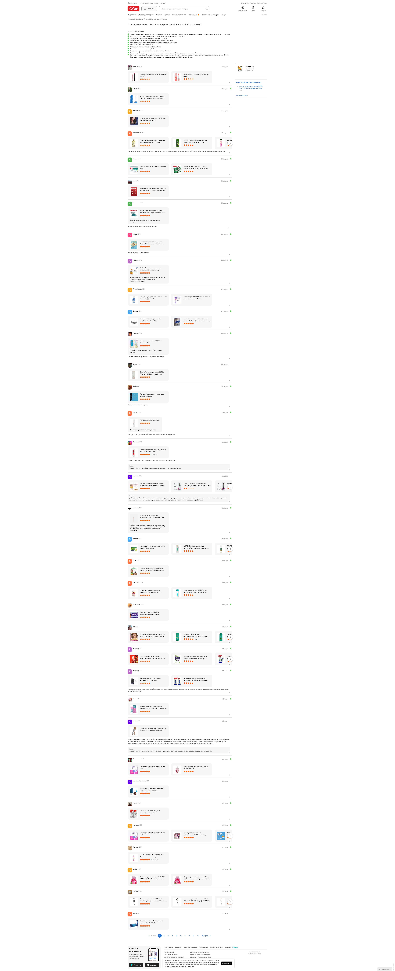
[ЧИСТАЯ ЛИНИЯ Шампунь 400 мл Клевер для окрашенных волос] (177, 143)
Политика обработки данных (200, 952)
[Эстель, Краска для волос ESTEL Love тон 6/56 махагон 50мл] (134, 121)
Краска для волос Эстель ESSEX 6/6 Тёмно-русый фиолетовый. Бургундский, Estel (152, 790)
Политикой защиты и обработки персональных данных (191, 965)
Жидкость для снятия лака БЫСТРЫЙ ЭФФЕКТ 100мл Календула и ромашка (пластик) (197, 878)
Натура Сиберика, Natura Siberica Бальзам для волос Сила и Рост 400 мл (197, 484)
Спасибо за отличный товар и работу (142, 47)
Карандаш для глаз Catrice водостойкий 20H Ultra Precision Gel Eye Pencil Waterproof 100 (152, 516)
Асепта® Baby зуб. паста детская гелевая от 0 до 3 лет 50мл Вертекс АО (153, 707)
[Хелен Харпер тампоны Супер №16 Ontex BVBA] (221, 835)
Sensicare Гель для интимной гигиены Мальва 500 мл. (196, 767)
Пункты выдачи (169, 952)
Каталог (151, 9)
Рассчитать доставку (171, 954)
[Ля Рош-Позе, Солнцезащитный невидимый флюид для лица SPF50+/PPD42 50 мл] (134, 271)
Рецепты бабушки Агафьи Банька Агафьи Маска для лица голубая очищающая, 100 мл (151, 243)
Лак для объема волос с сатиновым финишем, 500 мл (152, 395)
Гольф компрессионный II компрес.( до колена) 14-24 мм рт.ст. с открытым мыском (153, 729)
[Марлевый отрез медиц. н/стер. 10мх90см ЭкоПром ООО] (134, 322)
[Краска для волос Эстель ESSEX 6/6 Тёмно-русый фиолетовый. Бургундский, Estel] (134, 791)
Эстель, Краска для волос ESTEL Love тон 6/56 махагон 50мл (153, 119)
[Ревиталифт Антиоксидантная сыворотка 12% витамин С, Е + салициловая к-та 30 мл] (134, 593)
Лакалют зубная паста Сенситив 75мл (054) (153, 167)
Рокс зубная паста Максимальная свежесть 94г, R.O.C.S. (151, 922)
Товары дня (203, 947)
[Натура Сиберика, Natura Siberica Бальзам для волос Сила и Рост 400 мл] (177, 486)
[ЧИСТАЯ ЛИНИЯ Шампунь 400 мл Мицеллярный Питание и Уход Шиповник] (221, 143)
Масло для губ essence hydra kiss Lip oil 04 (196, 75)
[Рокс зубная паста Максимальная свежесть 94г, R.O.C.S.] (134, 924)
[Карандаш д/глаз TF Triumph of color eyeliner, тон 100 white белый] (221, 902)
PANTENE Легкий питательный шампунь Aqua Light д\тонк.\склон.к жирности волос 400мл (195, 547)
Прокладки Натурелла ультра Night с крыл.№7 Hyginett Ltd (152, 547)
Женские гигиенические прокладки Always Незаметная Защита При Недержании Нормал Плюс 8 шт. (195, 657)
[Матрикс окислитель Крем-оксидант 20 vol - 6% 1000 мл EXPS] (134, 452)
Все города (133, 3)
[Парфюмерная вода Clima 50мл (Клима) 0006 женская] (134, 344)
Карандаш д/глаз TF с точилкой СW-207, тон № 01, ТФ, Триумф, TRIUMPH (197, 900)
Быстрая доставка (190, 947)
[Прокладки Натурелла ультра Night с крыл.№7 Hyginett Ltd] (134, 549)
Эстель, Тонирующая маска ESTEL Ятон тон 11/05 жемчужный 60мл (152, 373)
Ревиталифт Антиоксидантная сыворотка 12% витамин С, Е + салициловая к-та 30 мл (150, 591)
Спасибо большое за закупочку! (141, 49)
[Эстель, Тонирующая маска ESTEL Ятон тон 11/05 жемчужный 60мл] (134, 375)
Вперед (205, 935)
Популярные (132, 15)
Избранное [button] (245, 3)
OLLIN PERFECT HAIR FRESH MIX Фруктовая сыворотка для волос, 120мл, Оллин (151, 856)
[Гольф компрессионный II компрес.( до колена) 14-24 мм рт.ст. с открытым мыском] (134, 731)
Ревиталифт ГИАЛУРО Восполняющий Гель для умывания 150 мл (197, 298)
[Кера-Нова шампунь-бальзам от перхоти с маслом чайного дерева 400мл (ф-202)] (177, 681)
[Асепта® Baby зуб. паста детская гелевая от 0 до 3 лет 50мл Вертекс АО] (134, 709)
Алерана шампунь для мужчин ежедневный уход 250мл (150, 679)
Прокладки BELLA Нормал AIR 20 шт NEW (152, 767)
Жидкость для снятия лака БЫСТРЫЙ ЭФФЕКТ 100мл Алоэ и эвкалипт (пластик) (153, 878)
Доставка (264, 15)
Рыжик (250, 66)
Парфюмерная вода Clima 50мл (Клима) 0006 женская (151, 342)
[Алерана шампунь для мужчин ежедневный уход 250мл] (134, 681)
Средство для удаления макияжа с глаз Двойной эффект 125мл (153, 298)
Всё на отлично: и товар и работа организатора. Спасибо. (150, 42)
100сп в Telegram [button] (160, 3)
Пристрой (215, 15)
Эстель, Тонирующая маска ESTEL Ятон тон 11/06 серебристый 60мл (251, 87)
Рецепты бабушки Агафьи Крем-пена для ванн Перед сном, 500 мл (152, 141)
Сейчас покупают (216, 947)
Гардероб (167, 15)
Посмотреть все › (242, 95)
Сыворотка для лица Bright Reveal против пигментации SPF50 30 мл (195, 591)
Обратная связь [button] (262, 3)
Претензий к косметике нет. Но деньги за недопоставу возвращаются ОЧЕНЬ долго (158, 57)
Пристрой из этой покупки (248, 82)
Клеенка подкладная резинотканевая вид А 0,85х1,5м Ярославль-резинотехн (197, 320)
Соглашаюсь (226, 963)
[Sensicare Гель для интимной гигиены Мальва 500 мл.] (177, 769)
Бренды (223, 15)
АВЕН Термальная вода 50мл (150, 420)
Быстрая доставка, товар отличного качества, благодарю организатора (154, 36)
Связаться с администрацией (174, 957)
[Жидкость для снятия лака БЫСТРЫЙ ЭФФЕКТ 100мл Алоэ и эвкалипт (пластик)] (134, 880)
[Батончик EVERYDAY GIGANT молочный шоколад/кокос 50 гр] (134, 615)
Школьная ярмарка (179, 15)
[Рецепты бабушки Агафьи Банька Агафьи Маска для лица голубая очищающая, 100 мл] (134, 244)
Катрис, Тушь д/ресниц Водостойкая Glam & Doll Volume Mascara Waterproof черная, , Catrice (153, 97)
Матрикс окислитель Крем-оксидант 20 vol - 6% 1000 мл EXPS (153, 450)
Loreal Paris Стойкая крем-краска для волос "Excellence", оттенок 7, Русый (152, 635)
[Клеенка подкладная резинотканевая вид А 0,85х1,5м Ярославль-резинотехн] (177, 322)
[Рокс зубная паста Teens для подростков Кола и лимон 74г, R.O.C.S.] (134, 659)
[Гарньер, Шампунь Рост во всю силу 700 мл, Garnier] (221, 637)
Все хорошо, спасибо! (137, 45)
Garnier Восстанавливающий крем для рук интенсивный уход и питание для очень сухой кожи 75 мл (153, 189)
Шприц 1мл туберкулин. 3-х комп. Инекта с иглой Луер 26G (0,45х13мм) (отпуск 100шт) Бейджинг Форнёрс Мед (153, 211)
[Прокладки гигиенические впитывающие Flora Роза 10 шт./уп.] (177, 835)
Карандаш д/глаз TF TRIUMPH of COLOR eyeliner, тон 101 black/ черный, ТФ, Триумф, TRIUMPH (153, 900)
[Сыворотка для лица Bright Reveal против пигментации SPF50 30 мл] (177, 593)
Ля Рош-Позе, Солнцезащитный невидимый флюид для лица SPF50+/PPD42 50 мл (150, 269)
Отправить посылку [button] (146, 3)
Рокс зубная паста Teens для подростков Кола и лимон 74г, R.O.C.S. (153, 657)
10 (198, 935)
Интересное (206, 15)
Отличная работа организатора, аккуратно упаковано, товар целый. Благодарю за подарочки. (162, 53)
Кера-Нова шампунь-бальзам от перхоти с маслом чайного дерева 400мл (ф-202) (195, 679)
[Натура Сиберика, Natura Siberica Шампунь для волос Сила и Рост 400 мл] (221, 486)
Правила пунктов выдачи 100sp (200, 957)
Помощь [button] (253, 3)
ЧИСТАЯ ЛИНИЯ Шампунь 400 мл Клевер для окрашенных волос (195, 141)
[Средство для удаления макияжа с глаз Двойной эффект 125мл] (134, 299)
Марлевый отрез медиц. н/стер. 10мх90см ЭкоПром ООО (150, 320)
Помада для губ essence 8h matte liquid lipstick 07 (153, 75)
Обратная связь (385, 969)
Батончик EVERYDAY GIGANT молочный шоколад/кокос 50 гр (150, 613)
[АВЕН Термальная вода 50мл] (134, 423)
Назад (153, 935)
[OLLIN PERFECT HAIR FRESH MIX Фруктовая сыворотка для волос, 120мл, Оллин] (134, 858)
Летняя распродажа (146, 15)
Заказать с (231, 947)
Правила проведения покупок (200, 954)
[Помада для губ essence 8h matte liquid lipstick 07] (134, 77)
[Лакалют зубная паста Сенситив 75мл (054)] (134, 169)
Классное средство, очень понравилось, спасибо (146, 51)
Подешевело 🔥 (193, 15)
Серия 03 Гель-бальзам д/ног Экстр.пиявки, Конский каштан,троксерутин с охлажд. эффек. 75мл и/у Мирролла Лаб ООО (153, 812)
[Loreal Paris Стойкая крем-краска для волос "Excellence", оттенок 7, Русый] (134, 637)
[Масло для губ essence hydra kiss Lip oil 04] (177, 77)
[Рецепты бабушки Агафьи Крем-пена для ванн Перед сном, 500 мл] (134, 143)
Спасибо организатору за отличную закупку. (145, 38)
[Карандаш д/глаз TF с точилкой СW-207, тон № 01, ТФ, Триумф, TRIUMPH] (177, 902)
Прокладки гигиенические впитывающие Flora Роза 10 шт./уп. (195, 834)
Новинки (159, 15)
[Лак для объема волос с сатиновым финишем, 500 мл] (134, 397)
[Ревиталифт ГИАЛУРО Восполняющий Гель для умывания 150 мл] (177, 299)
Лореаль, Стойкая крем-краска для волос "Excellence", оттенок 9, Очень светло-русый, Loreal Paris (152, 484)
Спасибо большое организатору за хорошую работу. (148, 40)
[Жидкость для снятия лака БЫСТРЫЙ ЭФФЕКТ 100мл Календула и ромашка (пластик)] (177, 880)
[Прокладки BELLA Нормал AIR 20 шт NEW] (134, 769)
